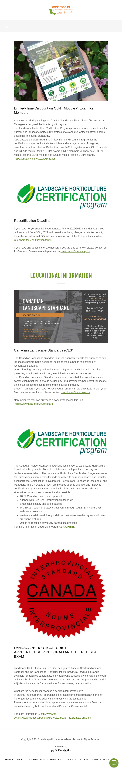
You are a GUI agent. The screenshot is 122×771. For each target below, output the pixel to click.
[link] (61, 10)
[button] (7, 26)
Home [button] (9, 759)
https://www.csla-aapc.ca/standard (34, 404)
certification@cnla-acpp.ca (75, 251)
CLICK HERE (67, 526)
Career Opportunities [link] (44, 759)
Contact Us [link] (72, 759)
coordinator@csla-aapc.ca (75, 392)
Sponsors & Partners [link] (100, 759)
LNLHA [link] (20, 759)
